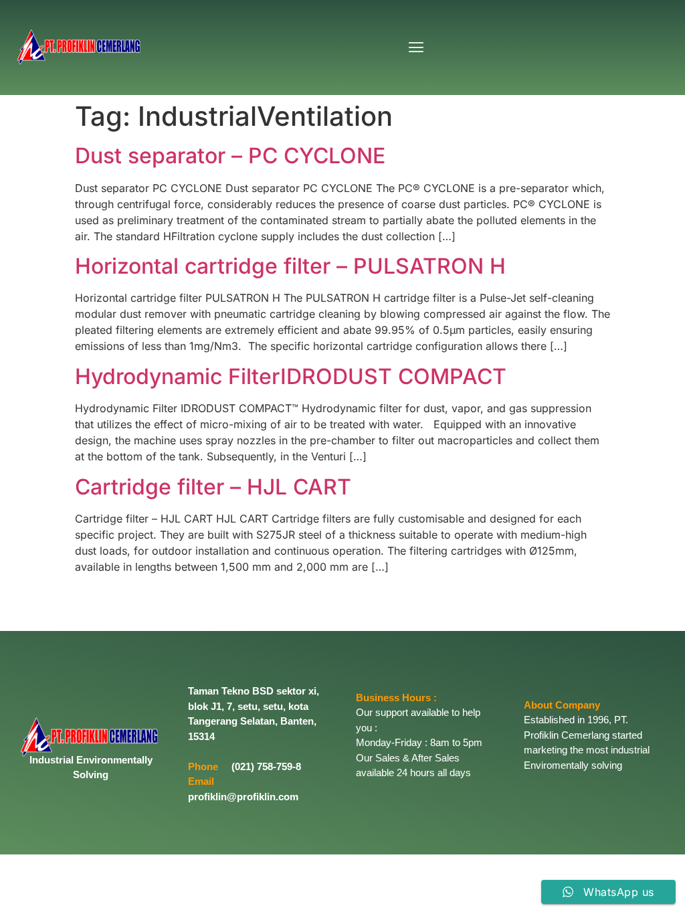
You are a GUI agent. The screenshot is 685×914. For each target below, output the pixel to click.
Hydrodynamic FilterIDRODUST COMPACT (290, 376)
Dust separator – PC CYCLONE (230, 156)
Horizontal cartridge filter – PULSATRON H (290, 266)
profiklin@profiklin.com (243, 796)
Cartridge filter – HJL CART (213, 487)
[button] (415, 47)
